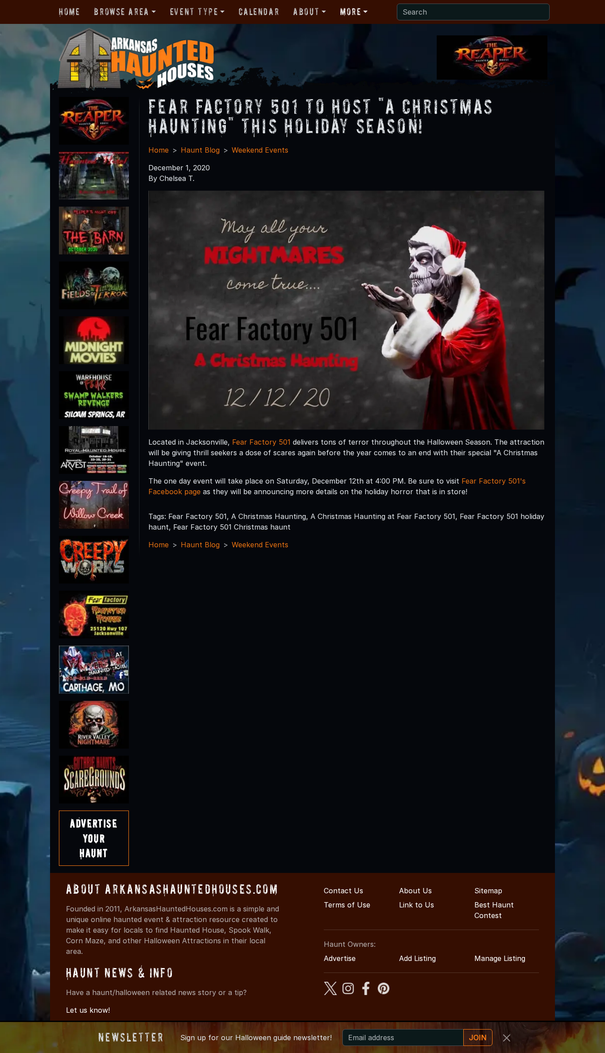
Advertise (340, 958)
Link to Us (416, 904)
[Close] (506, 1038)
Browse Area (121, 11)
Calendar (259, 11)
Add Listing (417, 958)
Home (69, 11)
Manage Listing (499, 958)
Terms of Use (347, 904)
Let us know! (88, 1010)
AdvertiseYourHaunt (93, 838)
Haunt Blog (200, 150)
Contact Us (343, 890)
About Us (415, 890)
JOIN (478, 1037)
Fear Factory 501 (261, 442)
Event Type (194, 11)
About (306, 11)
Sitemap (488, 890)
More (350, 11)
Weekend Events (260, 150)
